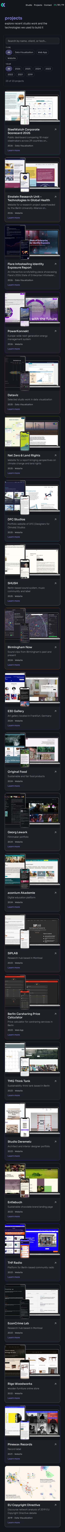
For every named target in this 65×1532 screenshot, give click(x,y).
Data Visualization (24, 52)
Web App (42, 52)
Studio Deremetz (19, 1141)
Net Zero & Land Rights (24, 455)
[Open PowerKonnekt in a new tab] (55, 331)
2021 (20, 74)
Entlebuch (15, 1202)
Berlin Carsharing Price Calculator (24, 1015)
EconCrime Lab (18, 1323)
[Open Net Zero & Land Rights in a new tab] (55, 455)
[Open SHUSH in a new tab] (55, 583)
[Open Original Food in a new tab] (55, 772)
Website (12, 58)
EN (55, 5)
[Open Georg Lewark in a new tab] (55, 832)
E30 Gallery (16, 711)
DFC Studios (16, 519)
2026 (17, 68)
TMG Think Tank (19, 1081)
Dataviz (13, 395)
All (9, 52)
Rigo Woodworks (20, 1384)
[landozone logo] (3, 5)
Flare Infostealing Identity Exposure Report (26, 265)
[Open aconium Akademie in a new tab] (55, 893)
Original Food (17, 772)
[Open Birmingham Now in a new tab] (55, 647)
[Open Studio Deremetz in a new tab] (55, 1142)
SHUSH (13, 583)
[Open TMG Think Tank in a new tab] (55, 1081)
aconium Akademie (21, 893)
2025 (27, 68)
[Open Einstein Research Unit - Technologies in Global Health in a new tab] (55, 197)
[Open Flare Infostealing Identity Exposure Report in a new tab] (55, 264)
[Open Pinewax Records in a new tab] (55, 1444)
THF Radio (15, 1263)
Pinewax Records (20, 1444)
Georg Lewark (17, 832)
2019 (30, 74)
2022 (10, 74)
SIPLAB (13, 953)
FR (63, 5)
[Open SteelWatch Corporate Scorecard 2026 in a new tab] (55, 129)
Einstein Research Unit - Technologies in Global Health (29, 198)
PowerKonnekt (18, 331)
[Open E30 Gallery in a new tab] (55, 711)
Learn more (14, 150)
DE (59, 5)
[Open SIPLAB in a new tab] (55, 953)
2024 (38, 68)
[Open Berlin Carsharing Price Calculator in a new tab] (55, 1014)
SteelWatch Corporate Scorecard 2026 (24, 131)
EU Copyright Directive (24, 1505)
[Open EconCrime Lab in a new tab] (55, 1323)
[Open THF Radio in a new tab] (55, 1263)
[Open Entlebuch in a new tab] (55, 1202)
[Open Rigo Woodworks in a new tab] (55, 1384)
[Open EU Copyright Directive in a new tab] (55, 1505)
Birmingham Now (20, 647)
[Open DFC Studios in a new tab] (55, 519)
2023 (48, 68)
